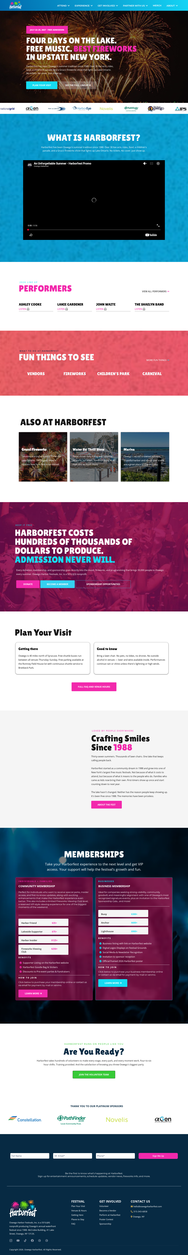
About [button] (171, 5)
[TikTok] (25, 1240)
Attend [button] (62, 5)
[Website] (39, 1240)
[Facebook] (32, 1240)
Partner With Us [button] (134, 5)
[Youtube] (18, 1240)
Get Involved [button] (106, 5)
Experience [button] (82, 5)
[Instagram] (10, 1240)
